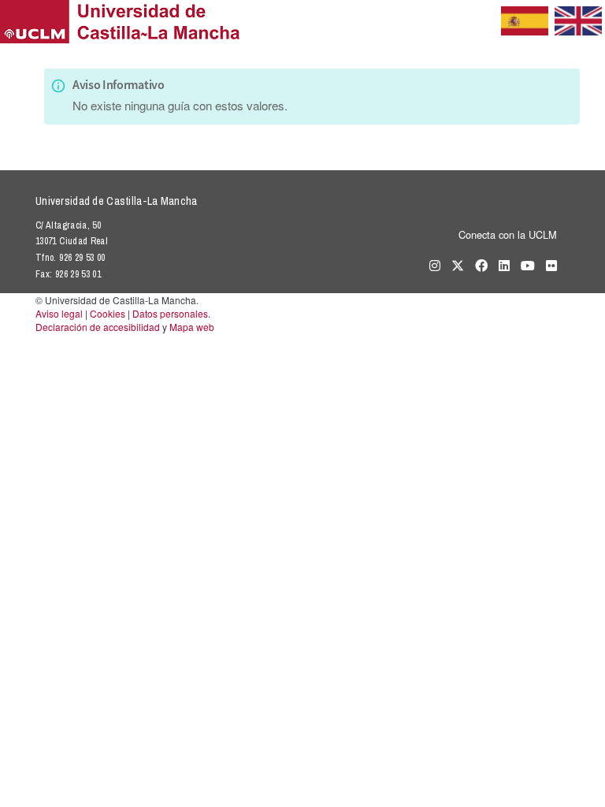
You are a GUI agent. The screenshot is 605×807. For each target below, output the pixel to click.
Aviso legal (59, 313)
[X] (454, 264)
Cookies (107, 313)
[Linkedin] (500, 264)
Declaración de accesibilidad (97, 326)
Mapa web (191, 326)
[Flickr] (547, 264)
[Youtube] (524, 264)
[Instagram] (430, 264)
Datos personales (170, 313)
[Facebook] (477, 264)
